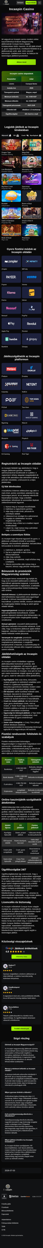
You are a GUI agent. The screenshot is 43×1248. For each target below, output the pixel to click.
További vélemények (21, 1028)
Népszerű (5, 135)
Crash (24, 135)
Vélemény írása (21, 956)
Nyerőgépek (34, 135)
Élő (15, 135)
